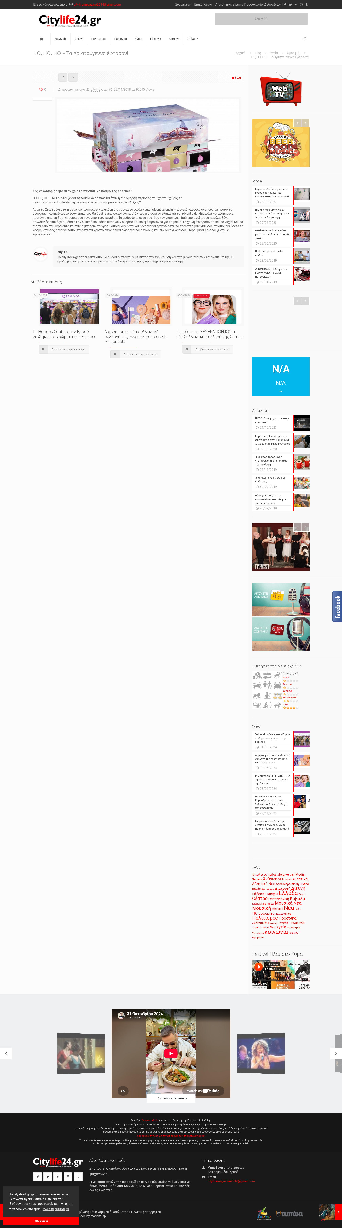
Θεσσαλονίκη (278, 899)
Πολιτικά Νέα (283, 913)
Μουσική (261, 908)
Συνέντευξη (259, 923)
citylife (95, 89)
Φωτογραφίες (293, 927)
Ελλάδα (288, 893)
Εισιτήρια (271, 894)
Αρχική (240, 53)
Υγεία (274, 53)
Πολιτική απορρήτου (146, 1212)
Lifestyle (275, 874)
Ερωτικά (287, 684)
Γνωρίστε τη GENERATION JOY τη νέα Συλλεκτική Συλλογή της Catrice (209, 334)
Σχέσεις (283, 922)
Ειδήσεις (258, 894)
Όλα (238, 78)
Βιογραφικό (268, 889)
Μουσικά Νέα (288, 903)
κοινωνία (276, 932)
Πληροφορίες (263, 913)
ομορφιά (258, 937)
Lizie (292, 875)
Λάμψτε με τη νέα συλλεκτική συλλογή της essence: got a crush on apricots (135, 336)
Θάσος (302, 894)
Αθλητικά (300, 879)
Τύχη (285, 704)
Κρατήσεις (267, 903)
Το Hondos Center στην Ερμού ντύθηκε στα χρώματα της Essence (64, 334)
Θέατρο (260, 898)
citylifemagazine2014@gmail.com (97, 4)
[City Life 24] (70, 21)
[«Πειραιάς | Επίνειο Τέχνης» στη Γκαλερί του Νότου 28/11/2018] (330, 1212)
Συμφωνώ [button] (41, 1220)
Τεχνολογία (296, 923)
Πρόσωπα (288, 918)
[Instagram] (301, 4)
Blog (258, 53)
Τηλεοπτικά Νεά (264, 927)
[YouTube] (296, 4)
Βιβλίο (256, 888)
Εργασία (287, 691)
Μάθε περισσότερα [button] (56, 1209)
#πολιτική (260, 874)
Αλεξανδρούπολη (287, 884)
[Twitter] (291, 4)
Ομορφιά (293, 53)
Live (286, 874)
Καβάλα (297, 898)
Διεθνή (298, 888)
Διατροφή (282, 888)
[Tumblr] (307, 4)
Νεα (289, 908)
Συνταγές (273, 923)
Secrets (257, 879)
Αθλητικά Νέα (263, 884)
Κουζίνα (256, 903)
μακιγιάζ (293, 932)
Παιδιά (298, 909)
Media (299, 874)
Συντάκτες (183, 4)
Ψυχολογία (258, 933)
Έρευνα (287, 879)
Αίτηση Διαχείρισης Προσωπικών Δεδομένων (248, 4)
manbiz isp (98, 1216)
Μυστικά (277, 909)
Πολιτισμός (265, 918)
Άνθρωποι (272, 879)
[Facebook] (285, 4)
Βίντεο (304, 884)
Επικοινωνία (203, 4)
